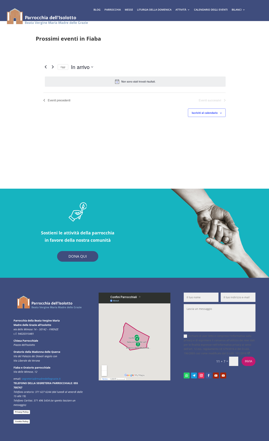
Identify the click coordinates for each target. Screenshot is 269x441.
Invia (248, 361)
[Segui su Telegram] (194, 375)
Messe (129, 9)
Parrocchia (112, 9)
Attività (180, 9)
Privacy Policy (22, 412)
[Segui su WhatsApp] (187, 375)
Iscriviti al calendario (205, 113)
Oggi (63, 66)
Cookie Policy (21, 421)
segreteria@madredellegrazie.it (41, 378)
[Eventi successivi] (53, 67)
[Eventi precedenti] (45, 67)
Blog (97, 9)
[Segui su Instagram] (201, 375)
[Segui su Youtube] (216, 375)
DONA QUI (77, 256)
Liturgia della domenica (154, 9)
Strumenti (101, 23)
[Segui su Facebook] (209, 375)
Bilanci (237, 9)
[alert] (135, 81)
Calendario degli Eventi (211, 9)
